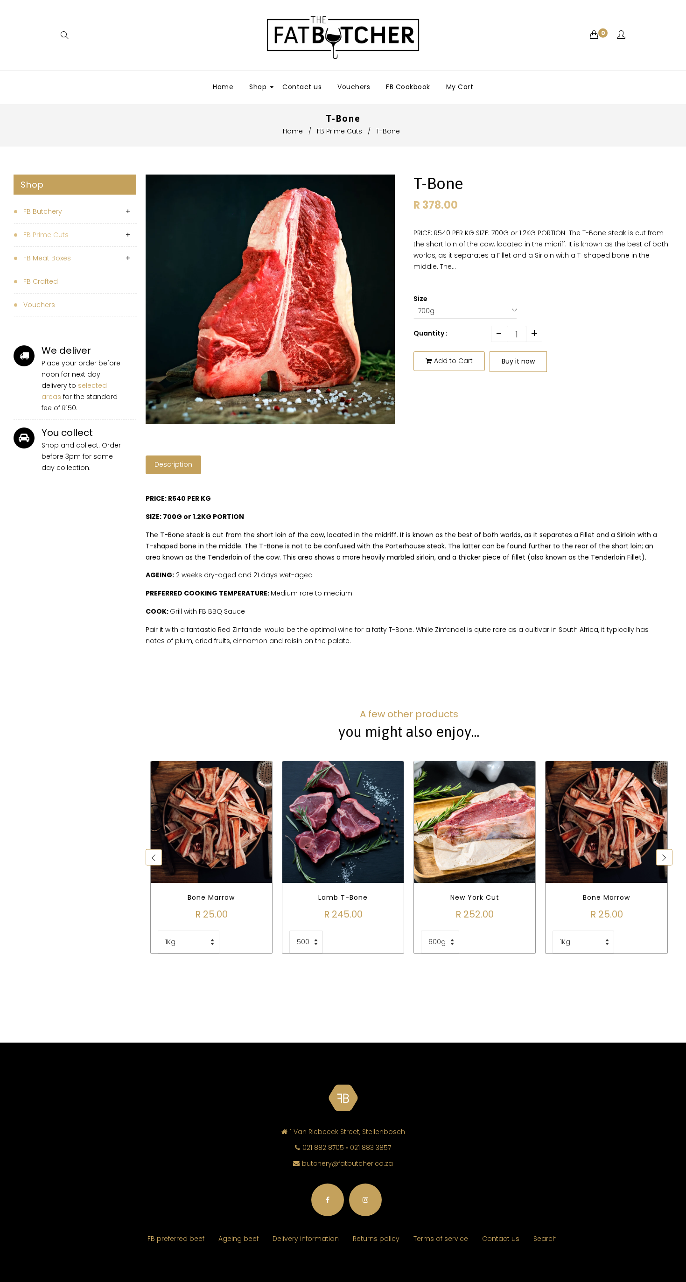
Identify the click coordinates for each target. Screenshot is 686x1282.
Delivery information (306, 1238)
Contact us (500, 1238)
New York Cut (474, 897)
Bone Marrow (211, 897)
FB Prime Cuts (339, 131)
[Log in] (621, 35)
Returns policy (376, 1238)
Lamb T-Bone (343, 897)
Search (545, 1238)
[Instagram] (365, 1200)
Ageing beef (238, 1238)
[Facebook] (327, 1200)
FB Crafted (40, 281)
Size (420, 298)
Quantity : (430, 333)
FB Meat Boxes (47, 258)
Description (173, 464)
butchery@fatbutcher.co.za (347, 1163)
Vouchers (39, 304)
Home (293, 131)
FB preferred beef (175, 1238)
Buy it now (518, 361)
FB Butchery (42, 211)
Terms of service (440, 1238)
